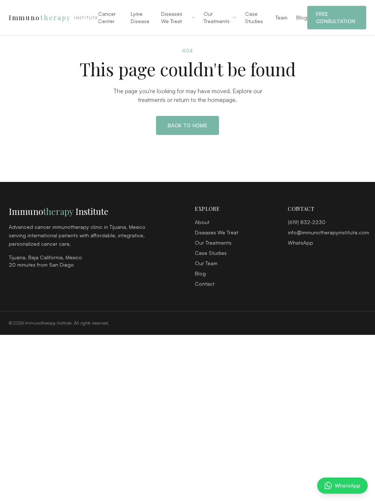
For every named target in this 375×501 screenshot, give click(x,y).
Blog (301, 17)
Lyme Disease (140, 17)
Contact (205, 284)
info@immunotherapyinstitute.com (328, 232)
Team (281, 17)
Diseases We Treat (171, 17)
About (202, 222)
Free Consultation (335, 17)
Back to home (187, 125)
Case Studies (254, 17)
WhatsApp (300, 242)
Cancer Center (107, 17)
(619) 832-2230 (307, 222)
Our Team (206, 263)
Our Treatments (217, 17)
